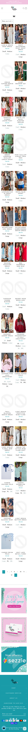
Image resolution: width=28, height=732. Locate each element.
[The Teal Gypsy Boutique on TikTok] (16, 719)
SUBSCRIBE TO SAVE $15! (13, 703)
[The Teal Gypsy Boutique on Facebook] (13, 719)
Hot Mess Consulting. (14, 729)
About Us (14, 698)
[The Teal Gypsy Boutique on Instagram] (10, 719)
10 (20, 571)
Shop (14, 688)
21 (11, 575)
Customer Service (13, 693)
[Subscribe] (25, 714)
